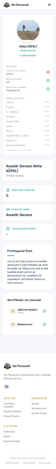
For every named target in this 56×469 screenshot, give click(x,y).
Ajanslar (35, 403)
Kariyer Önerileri (12, 416)
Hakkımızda (9, 431)
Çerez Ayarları (45, 463)
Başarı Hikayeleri (12, 441)
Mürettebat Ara (39, 408)
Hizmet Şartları (29, 463)
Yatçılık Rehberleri (12, 411)
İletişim (7, 436)
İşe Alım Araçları (39, 413)
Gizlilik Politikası (12, 463)
